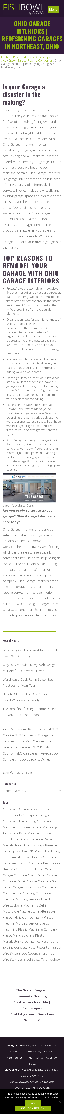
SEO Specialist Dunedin (36, 759)
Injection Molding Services (21, 899)
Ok (33, 1102)
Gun (6, 893)
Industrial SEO (47, 729)
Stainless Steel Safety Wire (29, 959)
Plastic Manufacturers (18, 935)
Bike (24, 851)
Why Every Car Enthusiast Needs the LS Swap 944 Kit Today (31, 653)
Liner (44, 899)
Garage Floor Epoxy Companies (35, 887)
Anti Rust (29, 845)
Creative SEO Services (18, 735)
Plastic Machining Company (37, 929)
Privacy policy (33, 1108)
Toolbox (54, 959)
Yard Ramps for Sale (17, 772)
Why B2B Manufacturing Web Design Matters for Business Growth (29, 668)
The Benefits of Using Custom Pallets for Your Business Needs (30, 712)
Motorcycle (11, 911)
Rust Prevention (40, 947)
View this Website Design (19, 505)
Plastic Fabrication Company (23, 917)
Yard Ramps (11, 729)
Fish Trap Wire (41, 869)
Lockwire (16, 905)
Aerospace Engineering (19, 821)
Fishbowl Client (41, 1087)
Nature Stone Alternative (37, 911)
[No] (59, 1101)
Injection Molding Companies (31, 893)
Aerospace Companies (19, 809)
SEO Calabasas (27, 753)
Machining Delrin (35, 905)
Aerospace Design (36, 815)
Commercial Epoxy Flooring (22, 857)
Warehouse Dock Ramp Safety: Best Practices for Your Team (28, 682)
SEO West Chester (31, 741)
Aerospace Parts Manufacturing (25, 833)
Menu (53, 9)
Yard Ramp (28, 729)
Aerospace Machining (41, 827)
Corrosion (23, 869)
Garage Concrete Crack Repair (24, 875)
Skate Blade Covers (24, 953)
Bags (40, 845)
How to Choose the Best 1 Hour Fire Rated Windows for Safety (29, 697)
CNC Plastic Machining (44, 851)
